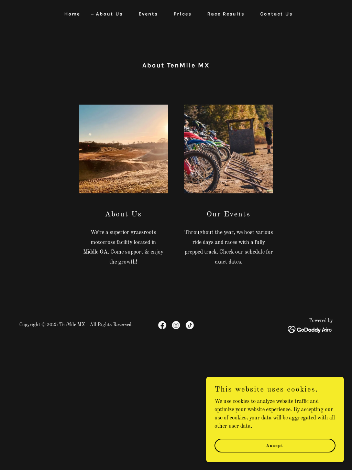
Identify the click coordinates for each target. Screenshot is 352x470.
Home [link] (72, 14)
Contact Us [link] (276, 14)
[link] (162, 325)
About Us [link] (109, 14)
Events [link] (148, 14)
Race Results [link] (225, 14)
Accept (275, 445)
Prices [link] (182, 14)
